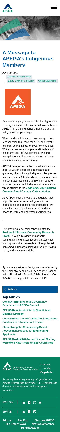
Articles (12, 289)
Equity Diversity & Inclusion (21, 81)
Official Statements (47, 81)
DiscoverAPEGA (44, 420)
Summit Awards (30, 427)
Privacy (7, 420)
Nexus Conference (43, 424)
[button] (54, 7)
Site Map (23, 420)
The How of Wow (15, 424)
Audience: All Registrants (19, 76)
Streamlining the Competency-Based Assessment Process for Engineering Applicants (25, 331)
